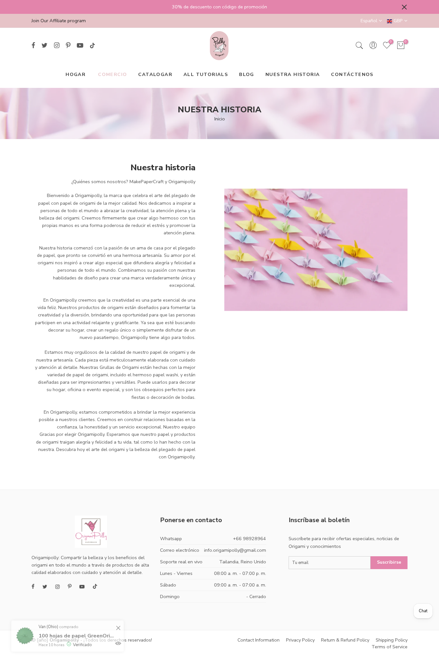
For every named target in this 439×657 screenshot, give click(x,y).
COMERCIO (112, 74)
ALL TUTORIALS (206, 74)
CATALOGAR (155, 74)
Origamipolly (64, 640)
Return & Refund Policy (345, 640)
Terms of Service (390, 646)
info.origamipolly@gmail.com (235, 550)
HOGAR (75, 74)
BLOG (246, 74)
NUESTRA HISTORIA (292, 74)
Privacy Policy (300, 640)
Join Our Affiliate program (58, 20)
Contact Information (258, 640)
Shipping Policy (392, 640)
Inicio (219, 119)
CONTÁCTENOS (352, 74)
